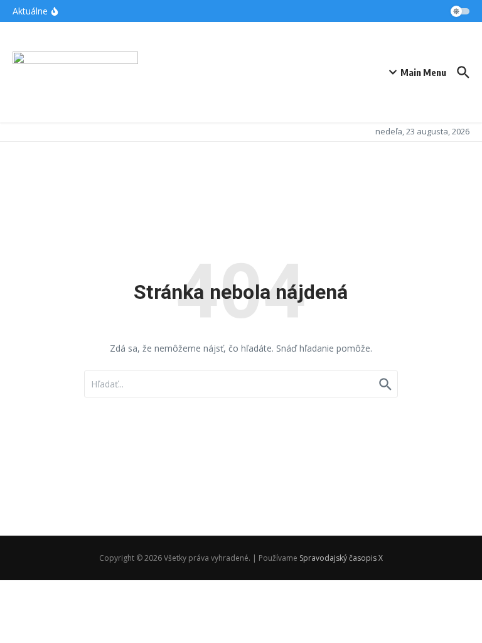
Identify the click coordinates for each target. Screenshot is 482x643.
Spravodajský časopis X (341, 558)
